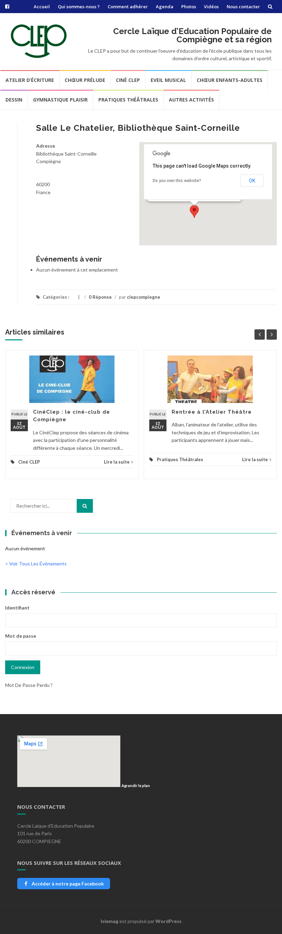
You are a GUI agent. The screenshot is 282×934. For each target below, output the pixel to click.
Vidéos (211, 6)
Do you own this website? (177, 180)
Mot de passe (20, 636)
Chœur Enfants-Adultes (229, 80)
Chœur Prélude (85, 80)
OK (252, 180)
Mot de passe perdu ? (29, 685)
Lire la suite (117, 462)
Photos (188, 6)
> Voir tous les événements (36, 563)
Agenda (164, 6)
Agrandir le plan (135, 785)
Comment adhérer (128, 6)
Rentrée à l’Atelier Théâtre (212, 412)
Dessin (14, 99)
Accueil (42, 6)
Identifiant (17, 608)
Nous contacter (243, 6)
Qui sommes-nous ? (79, 6)
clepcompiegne (143, 297)
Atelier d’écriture (30, 80)
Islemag (109, 921)
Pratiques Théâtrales (128, 99)
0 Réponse (100, 297)
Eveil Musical (168, 80)
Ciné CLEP (128, 80)
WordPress (168, 921)
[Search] (85, 506)
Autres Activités (191, 99)
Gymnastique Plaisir (60, 99)
